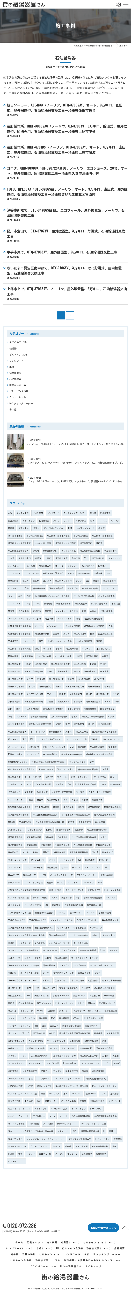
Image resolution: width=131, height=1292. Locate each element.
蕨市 (68, 723)
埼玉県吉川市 (39, 1033)
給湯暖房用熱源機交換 (71, 754)
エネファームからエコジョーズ (67, 1078)
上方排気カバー (15, 784)
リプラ (107, 1063)
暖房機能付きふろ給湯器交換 (99, 754)
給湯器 (13, 348)
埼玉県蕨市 (79, 723)
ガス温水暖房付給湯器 (18, 814)
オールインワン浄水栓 (84, 595)
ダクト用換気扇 (42, 807)
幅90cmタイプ (84, 972)
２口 (72, 746)
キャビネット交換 (59, 1108)
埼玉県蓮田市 (86, 543)
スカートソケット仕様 (76, 739)
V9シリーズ (77, 1093)
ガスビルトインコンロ (54, 528)
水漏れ (93, 611)
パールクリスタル (26, 1018)
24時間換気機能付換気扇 (19, 807)
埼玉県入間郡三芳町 (34, 701)
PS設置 (11, 528)
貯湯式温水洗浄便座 (111, 980)
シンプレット (80, 965)
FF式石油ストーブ (107, 1003)
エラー (113, 776)
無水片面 (59, 784)
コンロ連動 (34, 1123)
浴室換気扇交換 (105, 633)
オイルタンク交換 (33, 904)
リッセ (11, 595)
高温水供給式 (79, 995)
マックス (39, 626)
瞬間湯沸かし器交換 (44, 912)
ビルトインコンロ (18, 354)
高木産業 (43, 1018)
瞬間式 (68, 1146)
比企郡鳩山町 (104, 723)
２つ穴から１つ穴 (35, 693)
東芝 (41, 641)
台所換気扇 (13, 1070)
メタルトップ (114, 558)
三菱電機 (98, 573)
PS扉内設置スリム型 (93, 1018)
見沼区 (48, 611)
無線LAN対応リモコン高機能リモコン (48, 761)
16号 (24, 739)
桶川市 (101, 528)
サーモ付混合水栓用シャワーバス (23, 980)
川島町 (28, 663)
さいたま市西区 (15, 535)
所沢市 (71, 822)
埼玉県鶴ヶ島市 (15, 678)
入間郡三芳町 (14, 701)
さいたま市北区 (81, 535)
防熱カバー (91, 1093)
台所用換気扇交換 (16, 1040)
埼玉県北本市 (110, 550)
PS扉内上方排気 (15, 754)
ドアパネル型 (53, 1063)
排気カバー (73, 588)
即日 (75, 1131)
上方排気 (29, 1101)
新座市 (40, 799)
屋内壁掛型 (64, 1018)
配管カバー (103, 565)
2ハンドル (110, 897)
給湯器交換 (105, 512)
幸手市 (59, 648)
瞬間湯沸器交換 (103, 844)
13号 (69, 784)
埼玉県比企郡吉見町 (34, 671)
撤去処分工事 (14, 1101)
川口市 (66, 633)
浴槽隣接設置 (39, 588)
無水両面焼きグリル (44, 927)
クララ (52, 859)
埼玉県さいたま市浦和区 (19, 648)
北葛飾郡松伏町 (63, 829)
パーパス (103, 520)
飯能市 (62, 693)
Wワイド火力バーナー (87, 874)
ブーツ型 (61, 912)
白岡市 (105, 656)
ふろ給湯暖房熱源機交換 (105, 1116)
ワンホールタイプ (16, 799)
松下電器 (112, 746)
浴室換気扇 (15, 372)
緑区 (18, 708)
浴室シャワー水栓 (65, 769)
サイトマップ (93, 1266)
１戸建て (86, 987)
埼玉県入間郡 (63, 701)
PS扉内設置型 (90, 708)
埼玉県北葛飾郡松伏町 (97, 829)
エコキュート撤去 (31, 852)
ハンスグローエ (54, 626)
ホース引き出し (81, 942)
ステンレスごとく (92, 867)
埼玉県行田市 (14, 987)
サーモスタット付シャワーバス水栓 (24, 618)
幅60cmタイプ (29, 874)
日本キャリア (49, 987)
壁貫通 (11, 611)
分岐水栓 (12, 972)
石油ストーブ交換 (32, 957)
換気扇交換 (68, 807)
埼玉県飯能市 (76, 693)
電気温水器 (13, 580)
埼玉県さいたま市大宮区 (19, 543)
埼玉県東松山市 (56, 678)
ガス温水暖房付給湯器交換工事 (75, 814)
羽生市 (95, 935)
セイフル (53, 1048)
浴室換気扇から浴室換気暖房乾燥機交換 (26, 889)
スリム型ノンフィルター (74, 512)
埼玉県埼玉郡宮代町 (75, 686)
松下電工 (80, 791)
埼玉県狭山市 (102, 693)
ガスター (90, 912)
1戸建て (36, 528)
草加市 (96, 580)
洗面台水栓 (23, 528)
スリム (103, 784)
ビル (65, 799)
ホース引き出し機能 (29, 972)
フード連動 (48, 1123)
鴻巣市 (38, 558)
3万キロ (91, 1003)
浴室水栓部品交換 (57, 935)
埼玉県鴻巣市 (24, 558)
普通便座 (118, 1138)
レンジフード (16, 360)
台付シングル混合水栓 (53, 573)
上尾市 (48, 558)
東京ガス (95, 739)
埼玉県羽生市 (108, 935)
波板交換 (37, 611)
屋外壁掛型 (101, 1153)
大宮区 (58, 723)
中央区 (111, 716)
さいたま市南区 (73, 626)
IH (104, 1131)
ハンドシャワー (32, 573)
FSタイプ (49, 776)
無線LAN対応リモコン (17, 761)
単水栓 (75, 799)
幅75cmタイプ (76, 912)
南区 (10, 708)
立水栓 (85, 799)
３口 (29, 784)
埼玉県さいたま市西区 (65, 543)
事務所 (11, 942)
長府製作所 (90, 859)
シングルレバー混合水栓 (66, 611)
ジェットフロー (50, 950)
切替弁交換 (93, 980)
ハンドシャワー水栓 (33, 882)
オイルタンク (14, 904)
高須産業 (98, 1033)
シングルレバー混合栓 (59, 942)
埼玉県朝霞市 (94, 807)
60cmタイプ (13, 874)
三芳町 (116, 693)
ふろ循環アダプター (40, 1055)
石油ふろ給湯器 (68, 1101)
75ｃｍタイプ (88, 565)
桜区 (20, 595)
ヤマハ (40, 1010)
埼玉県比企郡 (80, 663)
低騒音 (83, 1101)
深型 (43, 1093)
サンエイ (47, 648)
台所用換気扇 (112, 1033)
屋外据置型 (87, 1153)
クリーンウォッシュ (40, 1146)
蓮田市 (99, 543)
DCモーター (104, 859)
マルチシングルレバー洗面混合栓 (23, 950)
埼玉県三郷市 (61, 957)
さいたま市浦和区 (84, 641)
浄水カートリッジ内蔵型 (100, 791)
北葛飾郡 (79, 829)
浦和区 (99, 641)
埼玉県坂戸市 (90, 671)
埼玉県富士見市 (93, 701)
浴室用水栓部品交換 (90, 1131)
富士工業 (29, 791)
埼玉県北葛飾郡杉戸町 (96, 1078)
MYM (70, 528)
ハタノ (23, 1055)
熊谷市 (85, 1070)
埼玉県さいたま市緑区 (53, 708)
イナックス (81, 520)
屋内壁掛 (56, 904)
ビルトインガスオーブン (19, 1108)
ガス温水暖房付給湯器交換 (45, 814)
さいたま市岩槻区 (59, 716)
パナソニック (29, 641)
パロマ (56, 520)
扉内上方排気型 (15, 995)
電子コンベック (44, 1003)
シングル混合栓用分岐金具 (84, 837)
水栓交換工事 (45, 565)
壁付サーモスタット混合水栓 (21, 769)
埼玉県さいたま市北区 (102, 535)
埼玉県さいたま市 (63, 580)
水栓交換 (116, 603)
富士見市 (78, 701)
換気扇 (56, 807)
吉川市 (52, 1033)
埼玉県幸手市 (72, 648)
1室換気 (11, 822)
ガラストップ (29, 520)
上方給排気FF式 (104, 648)
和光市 (105, 769)
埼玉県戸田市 (84, 573)
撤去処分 (114, 1093)
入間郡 (50, 701)
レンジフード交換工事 (62, 791)
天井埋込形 (13, 641)
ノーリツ (59, 1153)
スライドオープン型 (75, 889)
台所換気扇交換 (30, 1070)
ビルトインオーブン (64, 1003)
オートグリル (100, 776)
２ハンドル (40, 942)
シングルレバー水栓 (34, 867)
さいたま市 (38, 512)
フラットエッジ (35, 829)
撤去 (39, 1101)
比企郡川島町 (41, 663)
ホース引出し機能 (63, 656)
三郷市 (48, 957)
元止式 (95, 852)
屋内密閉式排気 (50, 754)
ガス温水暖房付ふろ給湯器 (104, 731)
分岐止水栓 (62, 837)
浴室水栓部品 (61, 980)
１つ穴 (37, 603)
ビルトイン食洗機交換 (18, 897)
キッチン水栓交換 (106, 595)
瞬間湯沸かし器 (17, 385)
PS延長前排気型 (107, 708)
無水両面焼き (55, 731)
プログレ (45, 1070)
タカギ (60, 882)
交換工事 (76, 558)
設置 (44, 1025)
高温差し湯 (95, 995)
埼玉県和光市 (14, 776)
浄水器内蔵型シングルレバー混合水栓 (52, 595)
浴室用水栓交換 (91, 1040)
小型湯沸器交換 (62, 844)
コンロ (103, 1093)
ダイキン (12, 1055)
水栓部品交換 (78, 980)
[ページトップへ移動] (125, 1227)
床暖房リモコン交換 (36, 1048)
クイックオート (68, 950)
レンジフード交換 (90, 588)
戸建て (112, 1131)
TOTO (92, 520)
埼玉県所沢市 (84, 822)
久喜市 (50, 671)
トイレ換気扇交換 (100, 1146)
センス (11, 1018)
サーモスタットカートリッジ (84, 957)
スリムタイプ (33, 754)
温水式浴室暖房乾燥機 (104, 814)
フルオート (21, 716)
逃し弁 (36, 580)
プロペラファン (66, 859)
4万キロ (76, 1018)
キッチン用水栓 (36, 1040)
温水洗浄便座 (98, 1070)
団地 (78, 618)
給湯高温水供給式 (88, 950)
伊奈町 (36, 550)
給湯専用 (48, 603)
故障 (65, 1093)
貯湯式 (117, 1063)
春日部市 (108, 686)
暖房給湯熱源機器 (112, 807)
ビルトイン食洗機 (18, 391)
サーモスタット (46, 769)
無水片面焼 (100, 822)
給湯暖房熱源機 (42, 633)
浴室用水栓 (75, 1040)
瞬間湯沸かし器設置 (71, 1025)
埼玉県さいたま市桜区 (90, 550)
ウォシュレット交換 (17, 859)
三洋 (110, 626)
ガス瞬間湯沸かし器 (73, 904)
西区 (29, 595)
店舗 (104, 1040)
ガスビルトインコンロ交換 (59, 641)
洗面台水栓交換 (56, 588)
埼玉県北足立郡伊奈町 (18, 550)
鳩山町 (91, 723)
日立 (92, 633)
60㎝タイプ (107, 852)
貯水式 (81, 1003)
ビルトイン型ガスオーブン (104, 1086)
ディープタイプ (35, 1063)
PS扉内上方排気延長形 (85, 784)
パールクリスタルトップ (61, 874)
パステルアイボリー (17, 1146)
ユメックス (64, 965)
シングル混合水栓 (99, 603)
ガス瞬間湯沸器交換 (83, 844)
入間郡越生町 (59, 852)
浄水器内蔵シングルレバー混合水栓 (71, 1086)
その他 (13, 409)
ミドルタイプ (94, 889)
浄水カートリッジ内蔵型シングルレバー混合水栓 (30, 1131)
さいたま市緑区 (32, 708)
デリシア (76, 867)
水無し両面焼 (107, 874)
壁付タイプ (13, 739)
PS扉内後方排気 (97, 1101)
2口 (87, 580)
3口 (79, 859)
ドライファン (96, 1108)
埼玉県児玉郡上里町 (89, 1055)
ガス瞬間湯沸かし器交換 (19, 912)
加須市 (71, 678)
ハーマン (115, 520)
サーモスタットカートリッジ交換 (23, 965)
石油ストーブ (14, 957)
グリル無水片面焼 (43, 784)
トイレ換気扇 (81, 1146)
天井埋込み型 (25, 822)
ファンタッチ (14, 867)
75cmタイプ (42, 791)
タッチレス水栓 (44, 656)
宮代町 (32, 686)
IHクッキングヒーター (21, 403)
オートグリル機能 (16, 1123)
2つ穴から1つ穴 (70, 1063)
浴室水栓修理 (49, 965)
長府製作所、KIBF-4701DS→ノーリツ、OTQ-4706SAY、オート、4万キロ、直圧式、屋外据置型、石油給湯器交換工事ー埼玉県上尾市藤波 (66, 149)
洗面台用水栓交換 (104, 1048)
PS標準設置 (109, 995)
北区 (84, 611)
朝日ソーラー (51, 1101)
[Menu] (126, 4)
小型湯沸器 (46, 844)
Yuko (28, 995)
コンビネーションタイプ (19, 1025)
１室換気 (51, 1010)
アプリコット (114, 1101)
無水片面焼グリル (110, 920)
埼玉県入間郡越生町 (79, 852)
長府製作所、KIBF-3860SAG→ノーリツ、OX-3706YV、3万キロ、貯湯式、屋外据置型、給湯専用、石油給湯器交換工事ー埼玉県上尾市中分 (67, 128)
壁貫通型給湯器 (34, 837)
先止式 (103, 837)
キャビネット (41, 1108)
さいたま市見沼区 (35, 535)
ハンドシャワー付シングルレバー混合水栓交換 (95, 1010)
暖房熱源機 (52, 867)
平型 (37, 987)
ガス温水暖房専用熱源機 (19, 927)
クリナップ (87, 648)
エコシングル (14, 573)
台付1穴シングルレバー (87, 920)
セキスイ (57, 1146)
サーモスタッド (64, 618)
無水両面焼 (115, 784)
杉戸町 (30, 1086)
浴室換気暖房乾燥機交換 (19, 626)
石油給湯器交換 (25, 1003)
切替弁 (97, 972)
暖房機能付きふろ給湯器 (19, 633)
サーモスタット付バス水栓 (20, 1078)
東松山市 (41, 678)
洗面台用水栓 (86, 1048)
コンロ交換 (34, 746)
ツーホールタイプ (33, 776)
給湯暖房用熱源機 (39, 716)
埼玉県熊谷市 (72, 1070)
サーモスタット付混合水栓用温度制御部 (26, 935)
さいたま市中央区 (16, 723)
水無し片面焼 (105, 912)
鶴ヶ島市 (104, 671)
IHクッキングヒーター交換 (94, 1123)
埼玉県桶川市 (98, 558)
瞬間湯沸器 (32, 844)
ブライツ (57, 1070)
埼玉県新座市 (53, 799)
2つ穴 (27, 603)
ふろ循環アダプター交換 (64, 1055)
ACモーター (64, 1010)
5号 (46, 904)
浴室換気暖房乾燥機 (93, 618)
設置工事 (54, 1025)
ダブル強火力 (39, 1116)
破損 (31, 799)
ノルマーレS (63, 1131)
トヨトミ (113, 950)
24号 (10, 716)
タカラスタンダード (85, 528)
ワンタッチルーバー (79, 935)
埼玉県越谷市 (81, 603)
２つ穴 (30, 678)
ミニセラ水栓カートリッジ (102, 965)
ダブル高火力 (14, 791)
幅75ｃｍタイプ (92, 1025)
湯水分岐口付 (74, 708)
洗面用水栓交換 (41, 995)
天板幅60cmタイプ (37, 920)
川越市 (79, 656)
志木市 (69, 731)
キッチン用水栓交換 (56, 1040)
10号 (77, 897)
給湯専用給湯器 (63, 603)
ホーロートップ (38, 731)
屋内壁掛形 (13, 852)
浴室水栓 (49, 618)
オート (107, 701)
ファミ (79, 580)
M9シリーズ (54, 1093)
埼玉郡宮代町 (45, 686)
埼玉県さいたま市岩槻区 (93, 716)
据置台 (56, 633)
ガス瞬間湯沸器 (15, 844)
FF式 (86, 558)
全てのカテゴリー (18, 342)
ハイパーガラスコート (18, 1116)
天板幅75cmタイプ (16, 920)
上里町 (105, 1055)
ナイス (43, 874)
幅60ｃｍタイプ (44, 1086)
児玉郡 (116, 1055)
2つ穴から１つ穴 (16, 829)
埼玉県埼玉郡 (94, 686)
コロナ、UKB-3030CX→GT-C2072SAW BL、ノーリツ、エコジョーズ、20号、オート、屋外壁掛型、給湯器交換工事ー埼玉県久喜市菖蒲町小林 (67, 170)
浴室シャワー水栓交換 (88, 769)
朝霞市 (81, 807)
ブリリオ (63, 1116)
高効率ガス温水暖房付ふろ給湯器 (74, 1033)
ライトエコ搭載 (40, 897)
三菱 (108, 573)
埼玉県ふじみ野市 (16, 686)
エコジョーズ (45, 1153)
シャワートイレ (102, 1138)
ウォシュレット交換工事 (80, 1138)
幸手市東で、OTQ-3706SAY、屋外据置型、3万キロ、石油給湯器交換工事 (62, 252)
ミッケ (46, 972)
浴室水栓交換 (106, 611)
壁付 (92, 761)
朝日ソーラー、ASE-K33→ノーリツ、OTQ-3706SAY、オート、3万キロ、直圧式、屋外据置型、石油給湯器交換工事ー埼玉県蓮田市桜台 (64, 107)
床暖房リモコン (15, 1048)
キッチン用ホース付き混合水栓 (71, 927)
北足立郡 (82, 746)
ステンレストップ (16, 746)
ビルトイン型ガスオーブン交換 (22, 1093)
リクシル (67, 520)
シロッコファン (109, 588)
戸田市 (71, 573)
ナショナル (73, 565)
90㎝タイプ (89, 882)
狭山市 (89, 693)
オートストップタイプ (18, 1033)
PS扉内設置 (13, 656)
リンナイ (31, 1153)
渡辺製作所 (66, 897)
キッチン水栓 (22, 512)
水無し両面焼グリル (80, 776)
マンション (72, 1153)
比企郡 (93, 663)
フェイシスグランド (90, 1063)
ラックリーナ (26, 1010)
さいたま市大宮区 (43, 543)
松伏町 (49, 829)
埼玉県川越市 (92, 656)
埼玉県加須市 (84, 678)
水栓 (11, 366)
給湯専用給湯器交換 (93, 897)
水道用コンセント (61, 995)
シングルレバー (15, 565)
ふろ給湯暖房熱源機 (81, 1116)
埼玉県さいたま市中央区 (40, 723)
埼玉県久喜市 (63, 671)
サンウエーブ (96, 927)
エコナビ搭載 (55, 889)
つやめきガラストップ (63, 972)
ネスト (54, 897)
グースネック (14, 882)
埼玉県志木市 (82, 731)
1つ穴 (102, 950)
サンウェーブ (73, 882)
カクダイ (59, 565)
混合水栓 (31, 565)
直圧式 (11, 1003)
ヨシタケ (47, 580)
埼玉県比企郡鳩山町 (17, 731)
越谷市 (50, 882)
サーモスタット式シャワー (50, 739)
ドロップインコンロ (112, 739)
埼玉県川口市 (80, 633)
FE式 (53, 1018)
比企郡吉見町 (14, 671)
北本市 (11, 558)
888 (36, 1025)
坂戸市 (77, 671)
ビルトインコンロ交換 (18, 588)
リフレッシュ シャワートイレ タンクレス (45, 1138)
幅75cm (64, 867)
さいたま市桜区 (68, 550)
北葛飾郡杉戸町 (15, 1086)
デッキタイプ (24, 942)
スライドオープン (16, 1063)
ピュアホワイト (15, 1138)
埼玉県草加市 (109, 580)
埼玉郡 (58, 686)
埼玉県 (93, 512)
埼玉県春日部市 (15, 693)
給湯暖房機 (28, 656)
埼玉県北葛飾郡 (15, 837)
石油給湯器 (15, 379)
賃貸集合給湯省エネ (68, 987)
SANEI (37, 648)
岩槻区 (74, 716)
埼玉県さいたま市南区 (94, 626)
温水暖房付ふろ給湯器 (104, 987)
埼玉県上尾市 (61, 558)
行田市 (28, 987)
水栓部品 (47, 980)
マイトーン (62, 776)
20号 (117, 701)
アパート (51, 693)
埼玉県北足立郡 (97, 746)
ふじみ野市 (99, 678)
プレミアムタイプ (77, 761)
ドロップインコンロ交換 (54, 746)
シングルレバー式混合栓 (61, 920)
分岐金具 (49, 837)
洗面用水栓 (97, 799)
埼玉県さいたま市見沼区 (58, 535)
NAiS (106, 867)
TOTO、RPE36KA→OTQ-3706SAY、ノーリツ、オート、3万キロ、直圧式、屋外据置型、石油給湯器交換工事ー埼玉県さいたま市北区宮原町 (67, 191)
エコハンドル (14, 603)
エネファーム (43, 1078)
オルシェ (12, 1010)
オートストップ (78, 1108)
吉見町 (103, 663)
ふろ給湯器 (23, 611)
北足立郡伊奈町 (50, 550)
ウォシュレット (17, 397)
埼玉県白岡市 (14, 663)
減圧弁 (26, 580)
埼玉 (114, 1146)
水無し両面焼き (68, 1048)
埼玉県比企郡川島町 (60, 663)
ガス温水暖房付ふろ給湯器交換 (49, 822)
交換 (20, 1153)
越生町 (46, 852)
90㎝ (100, 882)
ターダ (52, 1116)
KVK (31, 739)
